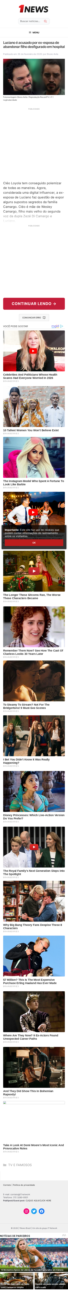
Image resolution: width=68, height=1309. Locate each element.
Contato (7, 1185)
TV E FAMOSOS (20, 1165)
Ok (34, 542)
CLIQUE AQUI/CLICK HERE (38, 1200)
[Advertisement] (34, 144)
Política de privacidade (24, 1185)
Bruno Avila (52, 54)
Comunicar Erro (31, 317)
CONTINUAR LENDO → (34, 303)
